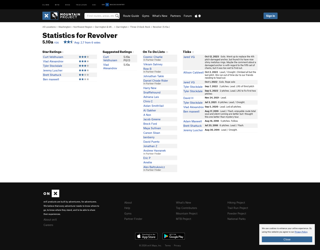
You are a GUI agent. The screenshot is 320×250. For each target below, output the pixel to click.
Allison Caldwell (193, 72)
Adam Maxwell (192, 121)
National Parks (236, 218)
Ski (94, 4)
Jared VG (189, 56)
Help (127, 207)
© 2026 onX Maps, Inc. (150, 245)
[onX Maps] (51, 196)
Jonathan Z (150, 146)
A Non (147, 114)
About (128, 202)
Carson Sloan (151, 132)
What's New (159, 15)
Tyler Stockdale (52, 65)
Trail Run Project (237, 207)
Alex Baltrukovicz (154, 167)
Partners (175, 15)
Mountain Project (186, 213)
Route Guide (131, 15)
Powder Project (236, 213)
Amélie (147, 162)
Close (287, 239)
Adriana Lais (151, 96)
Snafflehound (152, 92)
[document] (287, 234)
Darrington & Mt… (104, 26)
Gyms (145, 15)
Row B (147, 68)
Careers (48, 224)
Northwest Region (82, 26)
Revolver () (161, 26)
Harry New (149, 88)
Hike (67, 4)
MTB (57, 4)
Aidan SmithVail (153, 105)
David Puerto (151, 141)
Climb (45, 4)
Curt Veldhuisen (53, 56)
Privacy (177, 245)
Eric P (147, 158)
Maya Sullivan (152, 128)
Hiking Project (236, 202)
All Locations (49, 26)
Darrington (121, 26)
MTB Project (183, 218)
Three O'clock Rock (140, 26)
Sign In (270, 15)
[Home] (63, 16)
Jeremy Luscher (52, 70)
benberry (148, 137)
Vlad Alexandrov (53, 61)
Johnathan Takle (153, 76)
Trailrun (81, 4)
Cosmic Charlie (153, 56)
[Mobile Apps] (198, 15)
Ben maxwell (51, 79)
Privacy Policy (301, 232)
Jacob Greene (152, 119)
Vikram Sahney (152, 64)
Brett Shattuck (52, 74)
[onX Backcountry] (113, 5)
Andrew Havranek (154, 150)
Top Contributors (186, 207)
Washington (64, 26)
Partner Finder (133, 218)
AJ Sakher (149, 110)
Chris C (148, 101)
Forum (188, 15)
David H (188, 98)
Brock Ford (150, 123)
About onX (50, 219)
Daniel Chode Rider (155, 80)
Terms (168, 245)
